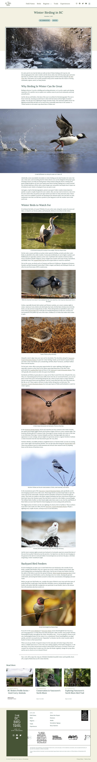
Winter (55, 20)
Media (52, 720)
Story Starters (54, 725)
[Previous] (30, 737)
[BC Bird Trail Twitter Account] (83, 4)
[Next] (88, 737)
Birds (39, 4)
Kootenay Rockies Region (32, 429)
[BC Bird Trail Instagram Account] (76, 4)
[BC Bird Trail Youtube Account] (86, 4)
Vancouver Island (46, 631)
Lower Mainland (35, 631)
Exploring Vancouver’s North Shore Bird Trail (74, 691)
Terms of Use (87, 759)
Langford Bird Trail (39, 260)
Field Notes (30, 4)
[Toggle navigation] (89, 4)
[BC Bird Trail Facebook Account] (79, 4)
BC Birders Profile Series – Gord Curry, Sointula (19, 691)
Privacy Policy (80, 759)
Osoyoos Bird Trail (33, 310)
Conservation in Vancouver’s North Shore (48, 691)
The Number (25, 759)
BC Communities (44, 20)
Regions (46, 4)
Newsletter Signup (55, 723)
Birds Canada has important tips (62, 573)
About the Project (55, 715)
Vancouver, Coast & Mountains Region (32, 384)
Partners (52, 718)
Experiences (65, 4)
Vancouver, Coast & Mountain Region (61, 370)
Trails (56, 4)
